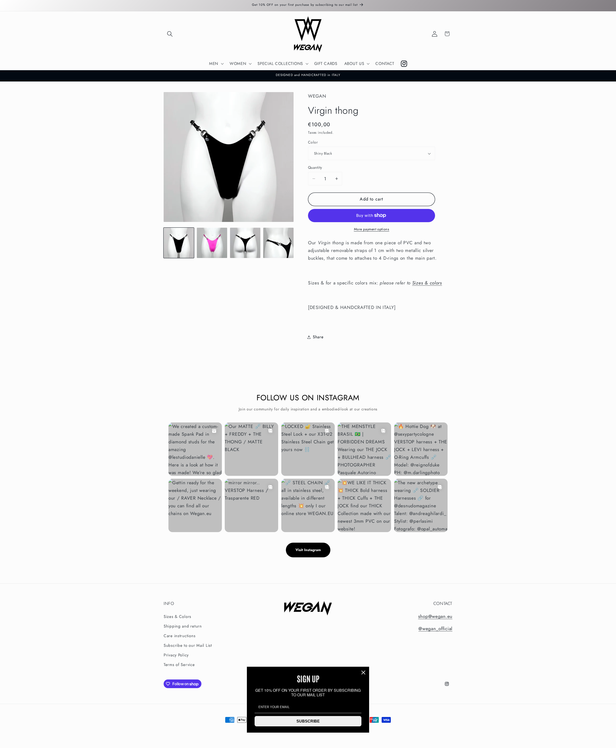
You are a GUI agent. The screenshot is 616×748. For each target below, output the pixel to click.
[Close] (363, 672)
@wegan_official (435, 628)
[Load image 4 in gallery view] (278, 243)
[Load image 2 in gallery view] (212, 243)
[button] (170, 33)
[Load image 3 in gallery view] (245, 243)
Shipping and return (183, 626)
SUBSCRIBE (308, 721)
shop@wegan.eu (435, 616)
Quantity (315, 167)
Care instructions (179, 636)
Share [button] (318, 337)
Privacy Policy (176, 655)
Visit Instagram (308, 550)
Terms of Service (179, 664)
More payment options (371, 229)
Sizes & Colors (177, 616)
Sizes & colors (427, 282)
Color (313, 142)
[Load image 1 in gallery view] (179, 243)
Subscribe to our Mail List (188, 645)
